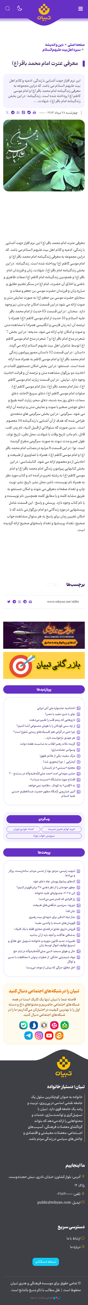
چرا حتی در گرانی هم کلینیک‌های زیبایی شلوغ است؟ (44, 732)
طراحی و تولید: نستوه (41, 1298)
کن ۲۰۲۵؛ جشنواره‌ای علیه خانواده (55, 893)
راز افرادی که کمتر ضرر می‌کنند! (57, 899)
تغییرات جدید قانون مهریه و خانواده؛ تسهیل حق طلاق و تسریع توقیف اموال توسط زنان (41, 943)
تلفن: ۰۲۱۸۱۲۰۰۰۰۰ (69, 1194)
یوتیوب (49, 1035)
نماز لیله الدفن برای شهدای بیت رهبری (52, 917)
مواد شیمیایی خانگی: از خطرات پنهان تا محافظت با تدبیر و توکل (41, 959)
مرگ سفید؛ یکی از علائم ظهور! (57, 755)
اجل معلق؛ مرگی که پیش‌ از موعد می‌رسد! (50, 967)
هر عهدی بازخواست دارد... (59, 737)
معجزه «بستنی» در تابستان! (58, 767)
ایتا (59, 1035)
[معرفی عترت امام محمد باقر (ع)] (44, 155)
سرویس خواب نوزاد (44, 836)
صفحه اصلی (76, 45)
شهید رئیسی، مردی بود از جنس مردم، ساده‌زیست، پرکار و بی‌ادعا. (42, 873)
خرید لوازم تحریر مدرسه (61, 829)
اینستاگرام (39, 1035)
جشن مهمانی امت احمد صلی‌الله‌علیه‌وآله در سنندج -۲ (42, 773)
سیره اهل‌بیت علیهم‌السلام (62, 50)
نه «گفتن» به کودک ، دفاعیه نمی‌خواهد (51, 785)
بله (23, 1025)
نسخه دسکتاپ (45, 1262)
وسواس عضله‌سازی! (63, 749)
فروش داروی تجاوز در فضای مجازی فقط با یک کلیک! (44, 929)
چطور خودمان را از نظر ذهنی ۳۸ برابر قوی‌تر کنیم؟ (45, 887)
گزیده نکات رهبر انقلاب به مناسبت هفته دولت (47, 743)
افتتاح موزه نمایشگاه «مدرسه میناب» (52, 779)
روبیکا (44, 1025)
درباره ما (75, 1247)
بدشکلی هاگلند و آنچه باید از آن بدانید (52, 935)
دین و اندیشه (54, 45)
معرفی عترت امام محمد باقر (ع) (45, 63)
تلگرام (28, 1035)
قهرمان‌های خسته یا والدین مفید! (55, 923)
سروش (33, 1025)
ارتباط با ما (74, 1238)
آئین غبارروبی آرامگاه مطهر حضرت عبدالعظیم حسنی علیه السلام (43, 793)
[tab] (44, 689)
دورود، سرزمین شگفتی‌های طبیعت (54, 905)
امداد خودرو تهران (23, 829)
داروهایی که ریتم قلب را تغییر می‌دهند (52, 720)
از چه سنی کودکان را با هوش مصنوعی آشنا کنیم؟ (45, 726)
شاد (64, 1025)
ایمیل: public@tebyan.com (59, 1202)
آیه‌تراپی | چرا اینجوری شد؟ (59, 761)
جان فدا (70, 911)
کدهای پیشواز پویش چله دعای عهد (54, 881)
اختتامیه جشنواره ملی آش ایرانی (56, 708)
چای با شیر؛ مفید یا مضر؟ (60, 714)
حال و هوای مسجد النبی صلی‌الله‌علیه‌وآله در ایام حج (44, 951)
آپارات (54, 1025)
